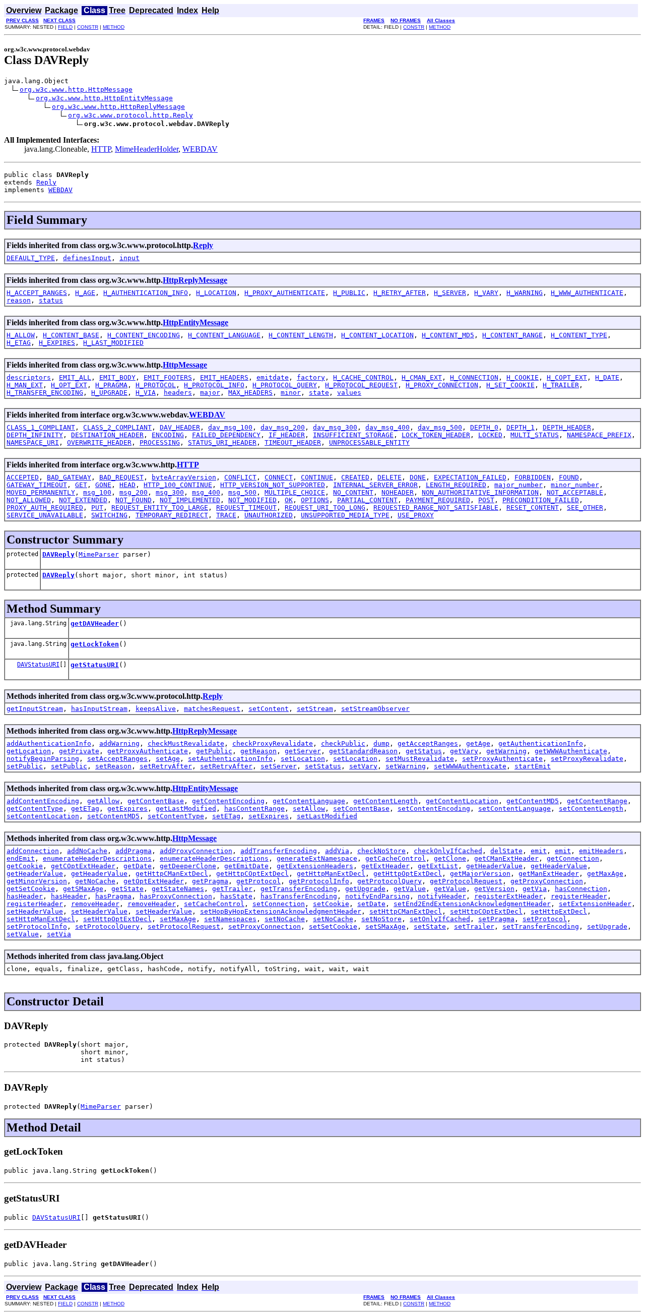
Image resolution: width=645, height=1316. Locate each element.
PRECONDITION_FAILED (540, 500)
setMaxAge (178, 919)
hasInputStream (99, 708)
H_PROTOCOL (156, 385)
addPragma (133, 851)
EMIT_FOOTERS (168, 377)
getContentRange (597, 801)
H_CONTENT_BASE (71, 335)
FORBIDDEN (532, 477)
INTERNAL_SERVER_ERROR (375, 485)
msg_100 (97, 492)
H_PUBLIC (349, 292)
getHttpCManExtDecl (172, 873)
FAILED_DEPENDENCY (226, 435)
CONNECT (279, 477)
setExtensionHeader (595, 904)
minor (291, 392)
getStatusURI (95, 665)
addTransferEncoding (278, 851)
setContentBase (361, 808)
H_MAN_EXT (25, 385)
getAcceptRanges (428, 743)
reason (19, 300)
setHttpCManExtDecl (405, 911)
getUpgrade (365, 888)
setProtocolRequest (184, 926)
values (349, 392)
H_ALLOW (21, 335)
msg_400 (206, 492)
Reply (46, 182)
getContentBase (155, 801)
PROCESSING (160, 442)
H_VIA (146, 392)
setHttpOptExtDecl (117, 919)
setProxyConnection (264, 926)
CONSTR (87, 27)
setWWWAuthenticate (470, 766)
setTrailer (474, 926)
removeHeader (95, 904)
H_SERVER (450, 292)
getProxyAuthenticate (147, 751)
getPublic (214, 751)
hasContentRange (254, 808)
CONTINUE (317, 477)
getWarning (506, 751)
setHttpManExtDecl (41, 919)
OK (289, 500)
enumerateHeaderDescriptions (97, 858)
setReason (113, 766)
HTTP (101, 149)
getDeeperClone (188, 866)
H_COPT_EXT (567, 377)
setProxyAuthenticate (502, 758)
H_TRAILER (561, 385)
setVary (363, 766)
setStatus (323, 766)
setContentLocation (43, 816)
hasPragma (113, 896)
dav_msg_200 (283, 427)
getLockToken (95, 644)
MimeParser (99, 554)
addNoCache (87, 851)
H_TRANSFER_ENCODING (45, 392)
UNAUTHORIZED (268, 515)
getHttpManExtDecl (331, 873)
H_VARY (486, 292)
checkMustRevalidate (186, 743)
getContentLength (385, 801)
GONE (103, 485)
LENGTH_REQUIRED (456, 485)
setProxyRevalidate (587, 758)
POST (486, 500)
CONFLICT (240, 477)
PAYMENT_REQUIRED (438, 500)
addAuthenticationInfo (49, 743)
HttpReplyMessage (195, 280)
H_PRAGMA (111, 385)
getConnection (573, 858)
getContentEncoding (228, 801)
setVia (59, 934)
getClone (450, 858)
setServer (279, 766)
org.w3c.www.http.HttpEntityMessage (104, 98)
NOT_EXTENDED (83, 500)
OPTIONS (315, 500)
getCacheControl (395, 858)
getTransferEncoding (299, 888)
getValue (410, 888)
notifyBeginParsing (43, 758)
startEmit (532, 766)
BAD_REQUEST (121, 477)
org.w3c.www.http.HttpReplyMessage (118, 106)
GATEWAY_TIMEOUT (37, 485)
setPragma (496, 919)
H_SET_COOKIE (510, 385)
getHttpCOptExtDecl (252, 873)
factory (311, 377)
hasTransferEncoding (299, 896)
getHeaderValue (494, 866)
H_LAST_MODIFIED (113, 342)
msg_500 (242, 492)
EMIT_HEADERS (224, 377)
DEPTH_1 (520, 427)
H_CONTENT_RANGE (512, 335)
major (210, 392)
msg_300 (170, 492)
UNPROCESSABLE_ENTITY (369, 442)
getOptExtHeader (153, 881)
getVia (535, 888)
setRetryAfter (166, 766)
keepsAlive (156, 708)
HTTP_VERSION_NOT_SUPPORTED (272, 485)
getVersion (494, 888)
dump (381, 743)
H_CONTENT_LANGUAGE (224, 335)
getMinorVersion (37, 881)
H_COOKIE (522, 377)
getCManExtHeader (506, 858)
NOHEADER (397, 492)
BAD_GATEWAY (69, 477)
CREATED (355, 477)
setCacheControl (214, 904)
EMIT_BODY (117, 377)
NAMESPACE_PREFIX (599, 435)
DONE (418, 477)
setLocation (303, 758)
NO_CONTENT (353, 492)
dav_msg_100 (230, 427)
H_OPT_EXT (69, 385)
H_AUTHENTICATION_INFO (145, 292)
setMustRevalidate (419, 758)
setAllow (309, 808)
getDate (137, 866)
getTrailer (232, 888)
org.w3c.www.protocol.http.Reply (130, 115)
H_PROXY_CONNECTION (442, 385)
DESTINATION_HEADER (107, 435)
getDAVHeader (95, 623)
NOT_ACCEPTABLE (575, 492)
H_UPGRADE (109, 392)
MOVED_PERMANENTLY (41, 492)
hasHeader (25, 896)
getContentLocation (462, 801)
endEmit (21, 858)
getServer (303, 751)
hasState (236, 896)
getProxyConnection (546, 881)
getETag (85, 808)
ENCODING (168, 435)
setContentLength (591, 808)
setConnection (278, 904)
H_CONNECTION (474, 377)
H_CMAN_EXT (422, 377)
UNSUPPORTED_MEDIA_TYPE (345, 515)
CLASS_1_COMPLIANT (41, 427)
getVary (464, 751)
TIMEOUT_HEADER (293, 442)
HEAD (127, 485)
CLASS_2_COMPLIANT (117, 427)
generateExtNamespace (317, 858)
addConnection (33, 851)
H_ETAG (19, 342)
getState (127, 888)
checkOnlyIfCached (448, 851)
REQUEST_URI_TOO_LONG (325, 507)
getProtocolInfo (319, 881)
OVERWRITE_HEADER (99, 442)
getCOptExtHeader (83, 866)
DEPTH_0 (484, 427)
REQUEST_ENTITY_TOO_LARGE (159, 507)
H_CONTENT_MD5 (448, 335)
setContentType (176, 816)
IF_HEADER (287, 435)
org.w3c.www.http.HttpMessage (76, 89)
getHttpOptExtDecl (407, 873)
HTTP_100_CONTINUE (178, 485)
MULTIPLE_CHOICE (295, 492)
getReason (258, 751)
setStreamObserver (375, 708)
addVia (337, 851)
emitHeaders (601, 851)
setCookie (331, 904)
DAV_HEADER (180, 427)
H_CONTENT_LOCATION (377, 335)
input (129, 258)
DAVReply (58, 554)
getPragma (210, 881)
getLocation (29, 751)
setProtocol (545, 919)
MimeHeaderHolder (146, 149)
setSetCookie (333, 926)
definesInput (87, 258)
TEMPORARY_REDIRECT (172, 515)
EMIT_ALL (75, 377)
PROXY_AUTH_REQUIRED (45, 507)
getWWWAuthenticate (571, 751)
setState (430, 926)
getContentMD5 (532, 801)
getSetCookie (31, 888)
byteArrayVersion (184, 477)
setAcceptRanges (117, 758)
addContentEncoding (43, 801)
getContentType (35, 808)
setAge (168, 758)
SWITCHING (109, 515)
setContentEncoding (434, 808)
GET (81, 485)
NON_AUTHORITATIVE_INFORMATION (480, 492)
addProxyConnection (196, 851)
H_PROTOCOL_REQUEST (361, 385)
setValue (23, 934)
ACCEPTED (23, 477)
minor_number (575, 485)
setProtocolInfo (37, 926)
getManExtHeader (549, 873)
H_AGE (85, 292)
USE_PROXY (416, 515)
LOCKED (490, 435)
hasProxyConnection (176, 896)
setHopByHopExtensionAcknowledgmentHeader (280, 911)
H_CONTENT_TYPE (579, 335)
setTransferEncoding (540, 926)
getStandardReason (363, 751)
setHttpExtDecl (559, 911)
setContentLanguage (514, 808)
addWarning (119, 743)
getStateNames (178, 888)
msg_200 (133, 492)
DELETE (389, 477)
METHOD (113, 27)
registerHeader (579, 896)
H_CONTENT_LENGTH (301, 335)
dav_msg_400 (387, 427)
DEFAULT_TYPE (31, 258)
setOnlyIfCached (440, 919)
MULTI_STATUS (534, 435)
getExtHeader (385, 866)
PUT (97, 507)
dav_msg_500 (440, 427)
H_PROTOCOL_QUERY (284, 385)
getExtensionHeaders (315, 866)
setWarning (405, 766)
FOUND (569, 477)
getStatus (424, 751)
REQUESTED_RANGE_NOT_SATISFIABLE (435, 507)
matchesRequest (212, 708)
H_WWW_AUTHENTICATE (587, 292)
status (51, 300)
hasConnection (581, 888)
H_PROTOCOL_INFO (214, 385)
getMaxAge (605, 873)
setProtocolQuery (107, 926)
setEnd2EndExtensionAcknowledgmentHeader (472, 904)
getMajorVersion (480, 873)
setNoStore (381, 919)
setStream (315, 708)
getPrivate (79, 751)
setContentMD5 (113, 816)
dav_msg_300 (335, 427)
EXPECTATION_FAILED (470, 477)
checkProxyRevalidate (272, 743)
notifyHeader (442, 896)
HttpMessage (185, 365)
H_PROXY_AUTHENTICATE (284, 292)
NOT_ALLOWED (29, 500)
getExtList (438, 866)
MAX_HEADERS (250, 392)
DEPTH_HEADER (567, 427)
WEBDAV (200, 149)
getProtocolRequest (466, 881)
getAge (478, 743)
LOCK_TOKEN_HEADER (436, 435)
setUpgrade (607, 926)
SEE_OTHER (585, 507)
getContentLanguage (309, 801)
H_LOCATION (216, 292)
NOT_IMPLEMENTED (190, 500)
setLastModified (327, 816)
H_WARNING (524, 292)
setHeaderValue (35, 911)
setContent (268, 708)
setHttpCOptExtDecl (486, 911)
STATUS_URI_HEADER (222, 442)
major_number (518, 485)
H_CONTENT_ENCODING (143, 335)
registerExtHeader (508, 896)
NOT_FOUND (133, 500)
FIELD (65, 27)
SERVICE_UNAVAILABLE (45, 515)
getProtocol (258, 881)
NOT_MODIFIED (252, 500)
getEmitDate (246, 866)
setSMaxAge (385, 926)
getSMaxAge (83, 888)
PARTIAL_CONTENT (367, 500)
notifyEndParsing (377, 896)
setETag (226, 816)
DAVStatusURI (38, 664)
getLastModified (186, 808)
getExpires (127, 808)
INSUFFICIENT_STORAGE (353, 435)
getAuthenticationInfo (540, 743)
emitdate (272, 377)
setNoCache (285, 919)
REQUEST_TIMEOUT (246, 507)
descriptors (29, 377)
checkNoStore (381, 851)
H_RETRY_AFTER (399, 292)
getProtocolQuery (389, 881)
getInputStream (35, 708)
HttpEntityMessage (195, 322)
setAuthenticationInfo (230, 758)
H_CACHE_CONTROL (363, 377)
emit (539, 851)
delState (506, 851)
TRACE (226, 515)
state (319, 392)
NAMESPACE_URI (33, 442)
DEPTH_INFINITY (35, 435)
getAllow (103, 801)
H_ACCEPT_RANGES (37, 292)
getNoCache (95, 881)
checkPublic (343, 743)
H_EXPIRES (57, 342)
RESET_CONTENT (532, 507)
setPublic (25, 766)
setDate (371, 904)
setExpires (268, 816)
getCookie (25, 866)
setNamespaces (230, 919)
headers (178, 392)
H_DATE (607, 377)
